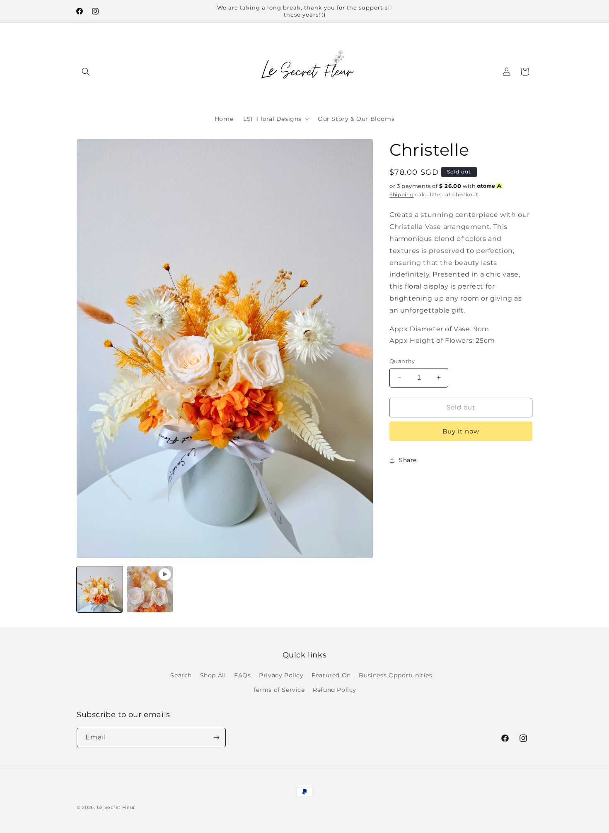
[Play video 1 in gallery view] (150, 589)
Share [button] (408, 460)
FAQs (242, 675)
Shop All (213, 675)
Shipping (401, 194)
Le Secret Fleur (116, 807)
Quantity (402, 361)
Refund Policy (334, 689)
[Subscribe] (216, 737)
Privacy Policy (281, 675)
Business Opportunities (395, 675)
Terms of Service (279, 689)
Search (181, 675)
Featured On (331, 675)
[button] (86, 72)
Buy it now (460, 431)
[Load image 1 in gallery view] (100, 589)
